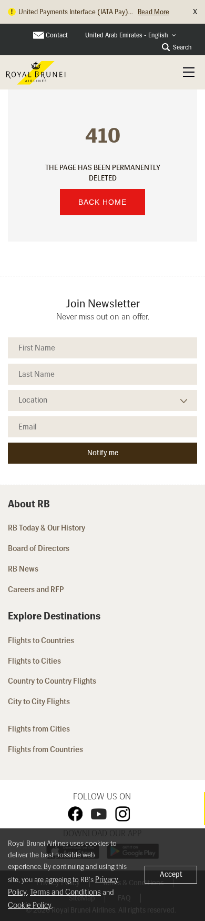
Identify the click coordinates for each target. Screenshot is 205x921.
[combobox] (130, 35)
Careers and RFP (36, 589)
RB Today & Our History (46, 528)
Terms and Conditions (65, 892)
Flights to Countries (41, 640)
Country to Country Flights (53, 681)
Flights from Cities (39, 729)
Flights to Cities (34, 661)
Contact (57, 35)
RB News (23, 569)
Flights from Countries (45, 749)
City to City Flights (39, 701)
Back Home (102, 202)
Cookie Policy (30, 905)
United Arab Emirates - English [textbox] (126, 35)
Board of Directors (38, 548)
